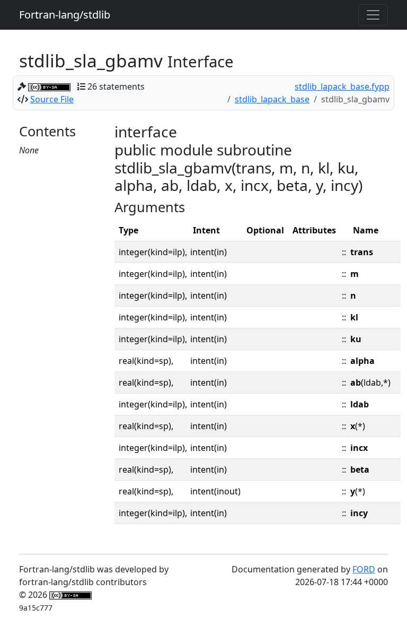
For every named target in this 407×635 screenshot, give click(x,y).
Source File (52, 99)
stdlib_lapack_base (272, 99)
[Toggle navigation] (373, 14)
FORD (363, 569)
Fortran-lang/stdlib (64, 14)
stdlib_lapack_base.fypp (342, 86)
